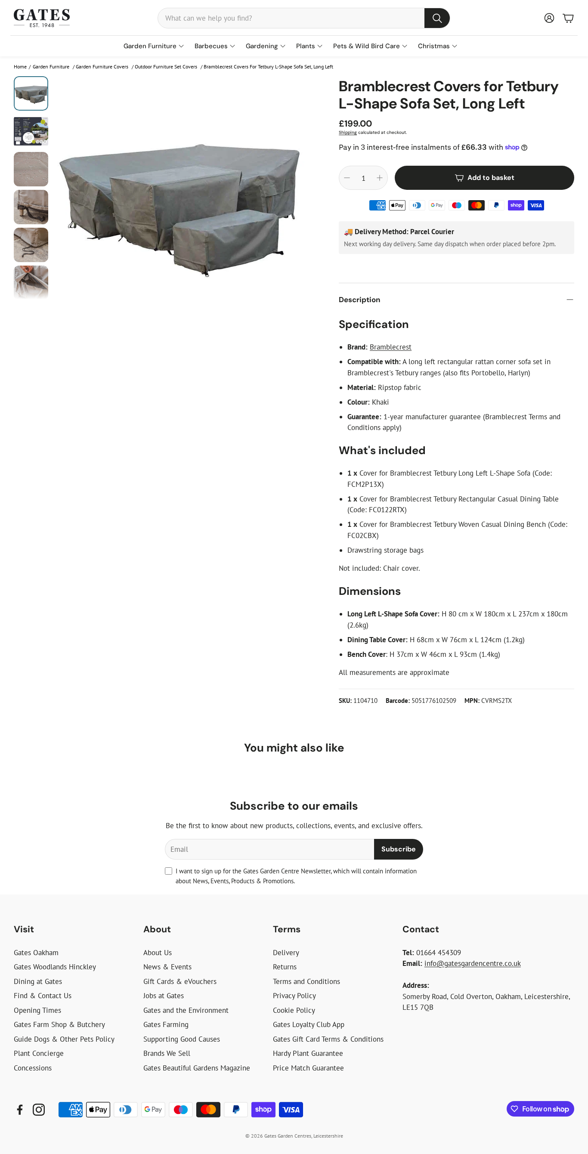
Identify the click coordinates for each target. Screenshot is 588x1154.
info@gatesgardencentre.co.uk (472, 963)
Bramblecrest (391, 347)
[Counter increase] (379, 178)
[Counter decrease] (347, 178)
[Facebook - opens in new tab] (20, 1110)
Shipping (348, 132)
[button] (304, 18)
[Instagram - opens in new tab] (39, 1110)
